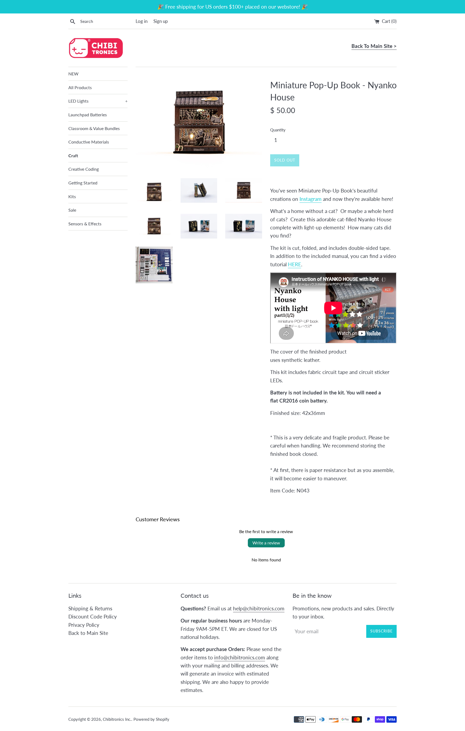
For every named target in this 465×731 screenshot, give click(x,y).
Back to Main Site (88, 633)
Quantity (278, 129)
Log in (141, 21)
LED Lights (98, 100)
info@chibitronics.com (239, 657)
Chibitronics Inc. (117, 719)
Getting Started (82, 182)
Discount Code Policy (92, 616)
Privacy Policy (83, 625)
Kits (72, 196)
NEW (73, 73)
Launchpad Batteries (87, 114)
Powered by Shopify (151, 719)
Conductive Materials (88, 141)
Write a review (266, 542)
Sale (72, 209)
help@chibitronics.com (258, 608)
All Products (80, 87)
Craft (73, 155)
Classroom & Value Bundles (94, 128)
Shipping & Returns (90, 608)
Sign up (160, 21)
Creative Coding (83, 169)
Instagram (311, 199)
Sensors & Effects (84, 223)
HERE (294, 264)
